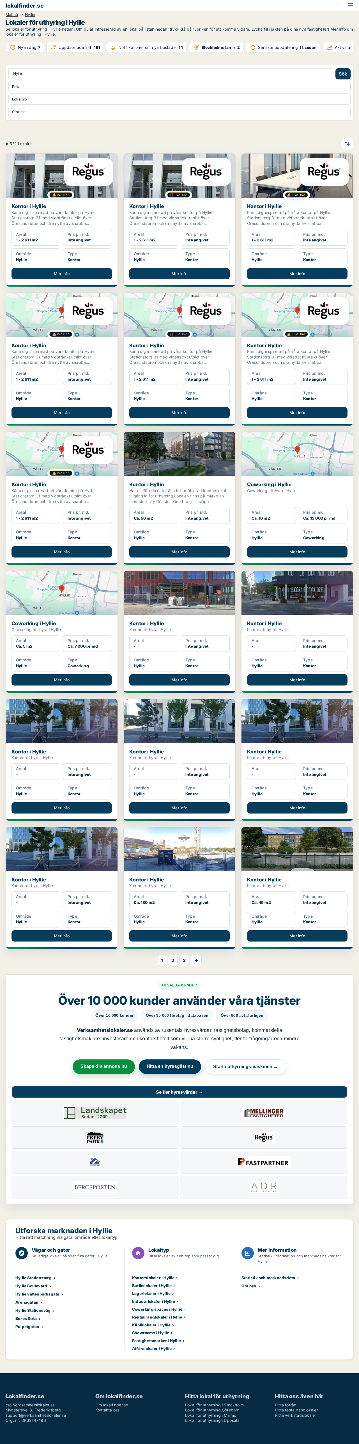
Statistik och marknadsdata (268, 1277)
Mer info (62, 273)
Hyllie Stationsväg (33, 1310)
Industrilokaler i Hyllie (153, 1301)
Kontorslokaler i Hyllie (153, 1277)
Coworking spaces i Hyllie (157, 1309)
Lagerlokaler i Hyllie (151, 1293)
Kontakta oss (107, 1410)
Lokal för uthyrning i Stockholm (214, 1404)
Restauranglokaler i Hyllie (157, 1317)
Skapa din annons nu (103, 1066)
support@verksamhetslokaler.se (36, 1415)
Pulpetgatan (27, 1326)
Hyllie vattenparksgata (37, 1294)
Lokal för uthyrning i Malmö (210, 1415)
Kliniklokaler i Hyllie (151, 1324)
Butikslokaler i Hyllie (152, 1285)
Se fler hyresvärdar (179, 1092)
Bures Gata (26, 1318)
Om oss (248, 1285)
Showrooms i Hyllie (150, 1332)
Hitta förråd (285, 1404)
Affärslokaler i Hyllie (152, 1348)
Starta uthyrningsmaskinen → (245, 1066)
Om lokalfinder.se (111, 1404)
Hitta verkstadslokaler (295, 1415)
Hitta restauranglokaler (296, 1410)
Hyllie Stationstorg (33, 1277)
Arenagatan (26, 1302)
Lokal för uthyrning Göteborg (212, 1410)
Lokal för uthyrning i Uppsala (212, 1420)
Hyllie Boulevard (31, 1285)
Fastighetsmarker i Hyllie (156, 1340)
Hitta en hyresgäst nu (170, 1066)
